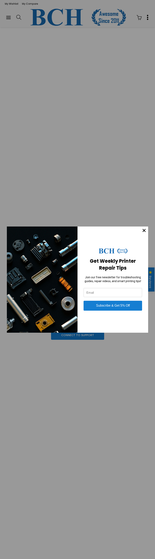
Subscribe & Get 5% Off (113, 305)
